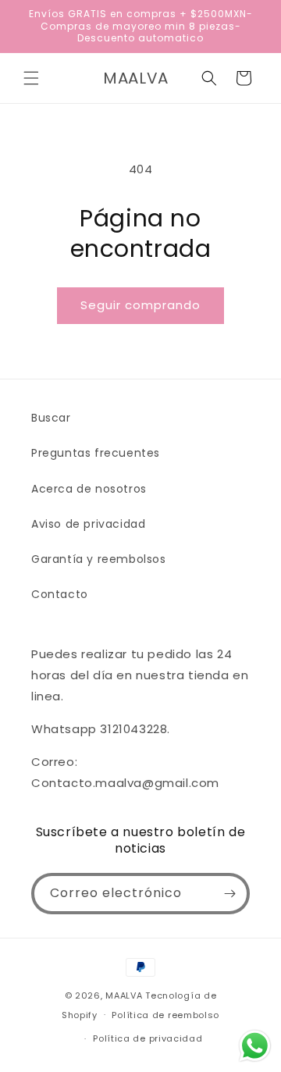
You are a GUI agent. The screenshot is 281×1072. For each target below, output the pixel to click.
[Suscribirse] (229, 893)
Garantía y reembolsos (98, 559)
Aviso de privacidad (88, 524)
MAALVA (123, 995)
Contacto (59, 594)
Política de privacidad (147, 1038)
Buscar (51, 418)
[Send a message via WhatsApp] (255, 1045)
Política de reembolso (165, 1015)
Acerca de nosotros (89, 489)
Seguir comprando (140, 305)
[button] (31, 78)
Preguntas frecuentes (95, 453)
